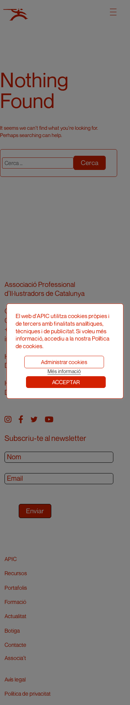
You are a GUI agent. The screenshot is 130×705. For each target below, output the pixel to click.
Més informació (64, 371)
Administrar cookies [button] (64, 362)
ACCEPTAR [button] (66, 382)
